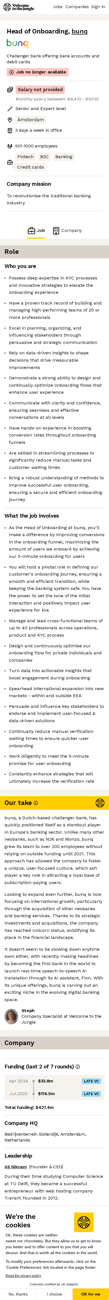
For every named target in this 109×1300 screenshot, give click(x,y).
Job (41, 230)
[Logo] (18, 7)
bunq (80, 31)
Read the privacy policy (23, 1276)
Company (71, 230)
